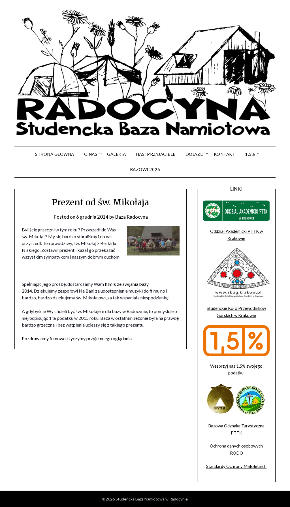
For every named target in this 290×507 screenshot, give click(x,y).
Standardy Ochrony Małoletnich (236, 466)
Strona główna (54, 154)
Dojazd (194, 154)
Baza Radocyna (131, 217)
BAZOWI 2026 (145, 169)
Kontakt (224, 154)
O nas (90, 154)
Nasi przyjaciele (156, 154)
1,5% (250, 154)
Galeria (116, 154)
